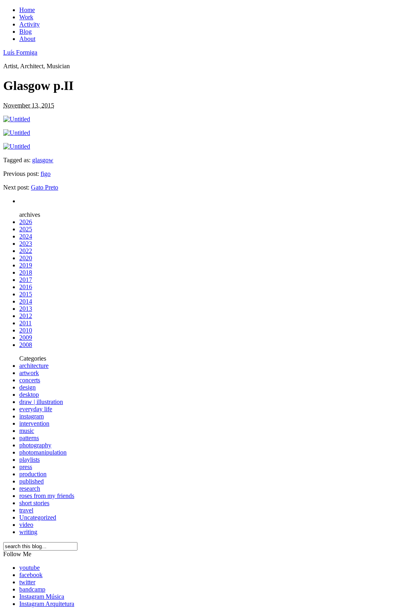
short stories (34, 503)
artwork (29, 372)
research (29, 488)
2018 (25, 272)
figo (46, 173)
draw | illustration (41, 401)
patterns (29, 437)
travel (26, 510)
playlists (29, 459)
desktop (29, 394)
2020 (25, 258)
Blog (25, 31)
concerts (29, 380)
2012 (25, 315)
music (26, 430)
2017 (25, 279)
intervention (34, 423)
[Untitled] (16, 119)
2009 (25, 337)
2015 (25, 294)
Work (26, 17)
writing (28, 531)
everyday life (35, 409)
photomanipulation (43, 452)
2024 (25, 236)
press (25, 466)
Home (27, 9)
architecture (34, 365)
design (27, 387)
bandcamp (32, 589)
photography (35, 445)
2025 (25, 229)
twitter (27, 582)
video (26, 524)
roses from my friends (46, 495)
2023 (25, 243)
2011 (25, 323)
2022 (25, 250)
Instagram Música (41, 596)
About (27, 38)
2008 (25, 344)
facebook (31, 574)
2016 (25, 287)
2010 (25, 330)
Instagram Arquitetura (46, 603)
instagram (31, 416)
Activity (29, 24)
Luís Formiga (20, 52)
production (33, 474)
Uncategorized (37, 517)
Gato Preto (44, 187)
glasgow (42, 160)
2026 (25, 221)
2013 (25, 308)
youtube (29, 567)
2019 (25, 265)
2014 (25, 301)
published (31, 481)
